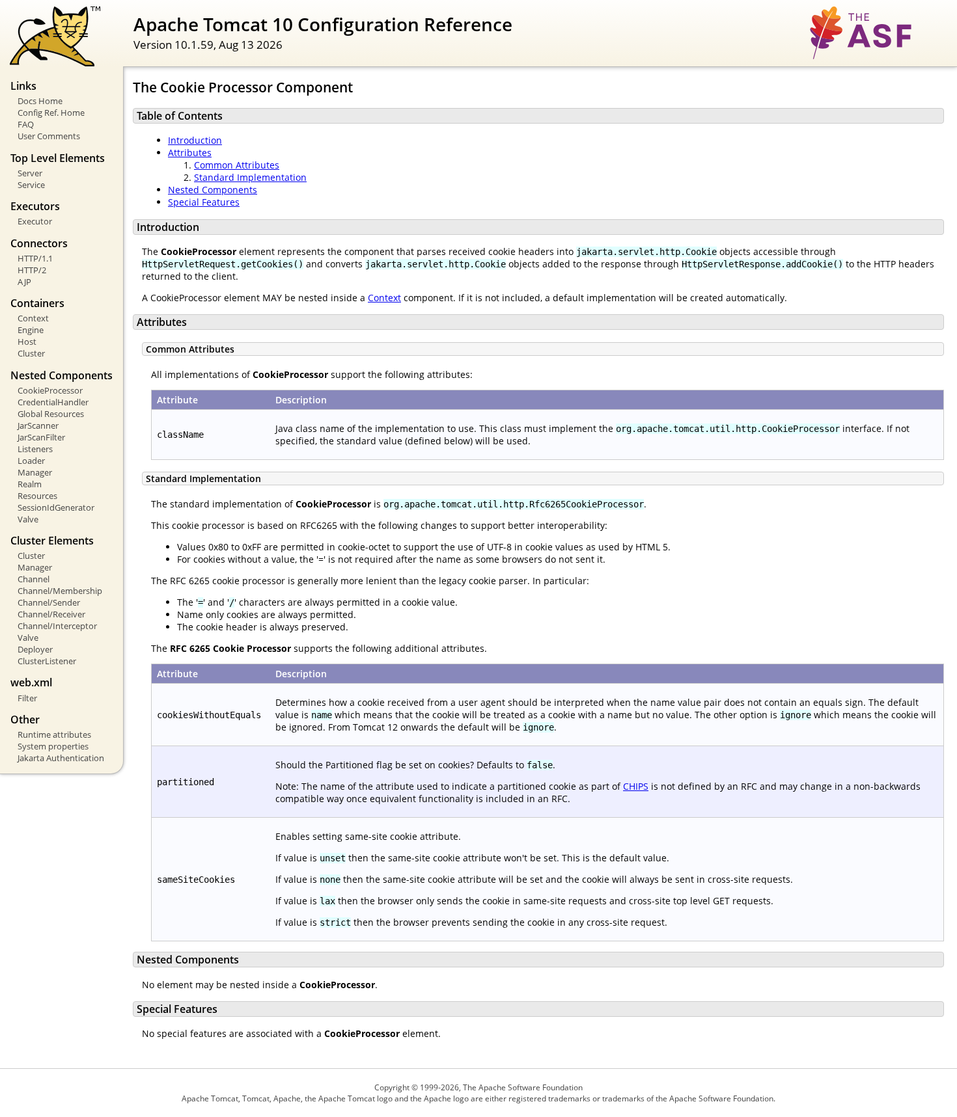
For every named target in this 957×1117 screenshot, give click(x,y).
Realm (30, 484)
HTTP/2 (32, 270)
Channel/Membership (60, 591)
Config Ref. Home (51, 112)
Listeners (35, 449)
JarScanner (38, 425)
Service (31, 185)
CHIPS (635, 786)
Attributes (190, 152)
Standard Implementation (250, 177)
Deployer (35, 649)
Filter (27, 698)
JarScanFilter (41, 437)
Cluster (31, 353)
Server (30, 173)
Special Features (204, 202)
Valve (28, 519)
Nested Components (212, 189)
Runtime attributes (54, 734)
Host (27, 341)
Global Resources (51, 414)
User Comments (49, 136)
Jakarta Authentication (61, 758)
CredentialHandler (53, 402)
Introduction (195, 140)
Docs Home (40, 101)
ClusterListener (47, 661)
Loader (31, 460)
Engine (31, 330)
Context (33, 318)
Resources (37, 496)
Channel (33, 579)
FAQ (26, 124)
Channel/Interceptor (57, 626)
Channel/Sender (49, 602)
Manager (35, 472)
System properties (53, 746)
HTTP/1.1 (35, 258)
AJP (24, 282)
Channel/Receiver (51, 614)
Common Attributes (236, 165)
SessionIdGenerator (56, 507)
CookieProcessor (50, 390)
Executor (35, 221)
